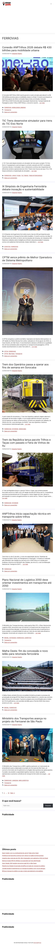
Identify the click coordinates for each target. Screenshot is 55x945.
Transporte (7, 110)
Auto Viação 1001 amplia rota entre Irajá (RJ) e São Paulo (19, 863)
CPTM (6, 351)
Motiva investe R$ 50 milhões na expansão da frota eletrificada (21, 860)
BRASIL (6, 638)
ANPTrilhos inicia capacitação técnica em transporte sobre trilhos (26, 515)
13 (9, 793)
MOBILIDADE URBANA (19, 107)
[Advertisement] (27, 20)
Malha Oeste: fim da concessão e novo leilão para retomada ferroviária (25, 652)
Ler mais (42, 103)
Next (12, 793)
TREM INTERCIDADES (35, 175)
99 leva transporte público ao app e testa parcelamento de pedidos (22, 871)
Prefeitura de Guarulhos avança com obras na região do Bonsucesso (23, 855)
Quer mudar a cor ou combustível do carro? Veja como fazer (20, 853)
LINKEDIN (15, 780)
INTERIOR (15, 429)
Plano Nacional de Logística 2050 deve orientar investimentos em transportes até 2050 (26, 582)
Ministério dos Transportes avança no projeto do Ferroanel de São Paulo (24, 720)
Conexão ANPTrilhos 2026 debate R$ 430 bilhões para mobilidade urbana (27, 49)
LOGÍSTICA (28, 638)
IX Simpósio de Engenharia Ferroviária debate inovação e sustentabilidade (24, 188)
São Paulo (12, 353)
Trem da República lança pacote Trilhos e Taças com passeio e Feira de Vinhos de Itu (26, 442)
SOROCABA (22, 429)
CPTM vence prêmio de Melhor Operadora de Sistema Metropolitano (27, 259)
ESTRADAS (12, 638)
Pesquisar (48, 805)
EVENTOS (7, 246)
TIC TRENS (24, 175)
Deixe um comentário (10, 112)
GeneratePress (37, 942)
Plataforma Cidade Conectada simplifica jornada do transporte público (23, 866)
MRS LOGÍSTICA (24, 780)
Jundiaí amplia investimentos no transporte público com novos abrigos (23, 868)
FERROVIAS (7, 107)
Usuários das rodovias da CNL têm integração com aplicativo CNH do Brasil (25, 858)
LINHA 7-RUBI (16, 175)
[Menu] (51, 3)
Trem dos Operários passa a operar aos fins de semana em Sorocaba (25, 366)
